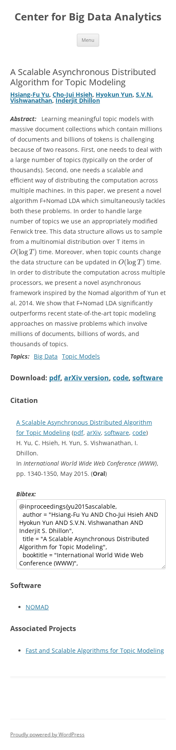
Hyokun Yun (114, 94)
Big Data (46, 356)
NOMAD (37, 607)
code (121, 377)
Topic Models (81, 356)
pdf (54, 377)
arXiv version (86, 377)
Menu (88, 40)
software (147, 377)
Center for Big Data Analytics (88, 16)
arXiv (94, 433)
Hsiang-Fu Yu (29, 94)
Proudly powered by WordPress (47, 734)
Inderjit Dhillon (78, 100)
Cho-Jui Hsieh (72, 94)
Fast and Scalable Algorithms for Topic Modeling (95, 650)
